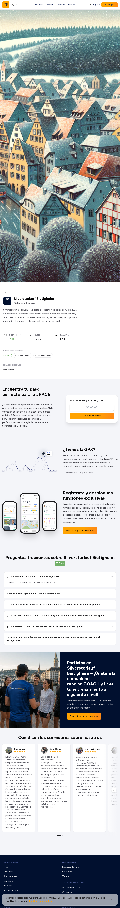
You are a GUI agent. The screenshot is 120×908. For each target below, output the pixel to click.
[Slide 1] (59, 835)
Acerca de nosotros (73, 883)
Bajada (63, 335)
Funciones (38, 4)
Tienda (65, 876)
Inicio (6, 867)
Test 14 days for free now (80, 530)
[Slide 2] (62, 835)
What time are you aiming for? (86, 400)
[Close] (111, 899)
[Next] (113, 790)
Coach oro (9, 881)
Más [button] (70, 4)
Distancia (13, 335)
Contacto (67, 892)
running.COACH (11, 862)
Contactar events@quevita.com (78, 473)
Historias (8, 885)
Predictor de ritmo (70, 867)
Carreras (61, 4)
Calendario (67, 871)
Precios (50, 4)
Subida (38, 335)
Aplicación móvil (11, 890)
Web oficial (8, 369)
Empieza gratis (109, 5)
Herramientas (69, 862)
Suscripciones (10, 876)
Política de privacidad (41, 901)
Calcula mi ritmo (92, 415)
